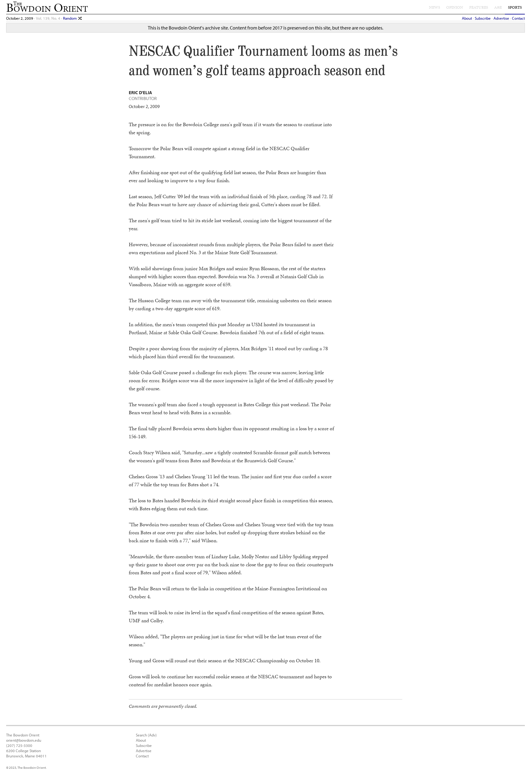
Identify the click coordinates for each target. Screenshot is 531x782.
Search (141, 734)
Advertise (501, 18)
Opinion (454, 7)
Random (70, 18)
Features (478, 7)
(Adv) (152, 734)
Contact (518, 18)
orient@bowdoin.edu (23, 740)
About (467, 18)
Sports (515, 7)
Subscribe (483, 18)
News (434, 7)
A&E (498, 7)
